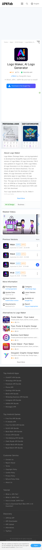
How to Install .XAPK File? (15, 500)
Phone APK (9, 387)
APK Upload (10, 524)
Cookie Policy (10, 472)
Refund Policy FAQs (12, 479)
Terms (8, 466)
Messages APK (11, 407)
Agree (36, 545)
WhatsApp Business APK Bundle (17, 397)
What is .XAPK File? (12, 497)
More (37, 239)
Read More (21, 362)
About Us (9, 482)
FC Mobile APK (11, 422)
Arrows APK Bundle (12, 435)
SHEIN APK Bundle (12, 403)
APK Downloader (11, 521)
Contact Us (9, 459)
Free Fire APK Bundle (13, 418)
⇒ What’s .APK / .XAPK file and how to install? (21, 80)
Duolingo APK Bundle (13, 390)
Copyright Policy (11, 469)
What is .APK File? (12, 494)
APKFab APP (10, 518)
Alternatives (10, 527)
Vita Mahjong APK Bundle (14, 438)
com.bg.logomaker (11, 289)
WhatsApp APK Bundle (13, 381)
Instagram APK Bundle (13, 400)
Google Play (28, 300)
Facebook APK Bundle (13, 384)
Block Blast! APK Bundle (14, 431)
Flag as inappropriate (31, 306)
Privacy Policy (10, 476)
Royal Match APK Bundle (14, 448)
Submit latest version (11, 300)
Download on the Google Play (21, 86)
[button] (38, 135)
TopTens (8, 531)
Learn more (19, 547)
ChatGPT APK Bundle (13, 377)
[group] (10, 135)
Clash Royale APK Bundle (14, 441)
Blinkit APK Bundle (12, 394)
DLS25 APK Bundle (12, 428)
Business (21, 204)
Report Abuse (10, 463)
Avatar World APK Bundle (14, 444)
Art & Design (9, 204)
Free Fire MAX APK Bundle (15, 425)
